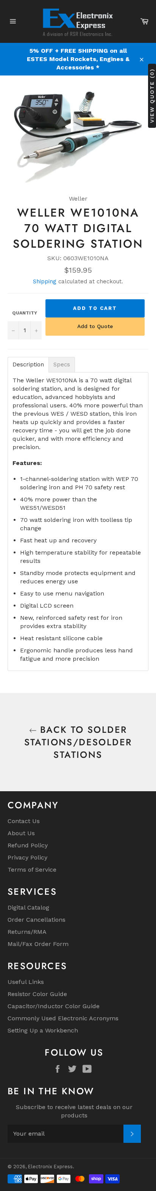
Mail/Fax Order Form (38, 943)
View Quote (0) (152, 96)
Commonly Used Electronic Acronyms (63, 1018)
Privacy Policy (27, 857)
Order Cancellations (37, 919)
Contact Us (24, 821)
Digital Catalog (28, 907)
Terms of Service (32, 869)
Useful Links (26, 981)
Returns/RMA (27, 931)
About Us (21, 833)
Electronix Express (50, 1166)
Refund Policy (28, 845)
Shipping (44, 281)
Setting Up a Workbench (43, 1030)
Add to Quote (95, 326)
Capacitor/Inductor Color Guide (54, 1006)
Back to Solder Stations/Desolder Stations (78, 742)
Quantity (24, 313)
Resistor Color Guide (37, 994)
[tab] (28, 364)
